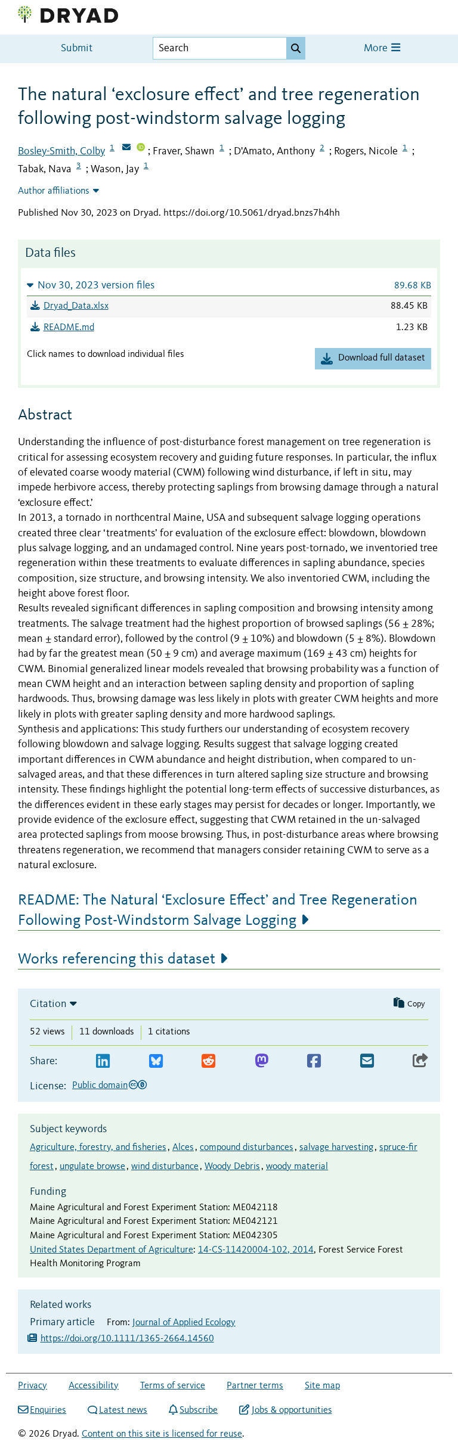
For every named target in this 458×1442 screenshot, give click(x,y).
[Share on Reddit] (208, 1061)
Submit (76, 48)
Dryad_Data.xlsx (76, 306)
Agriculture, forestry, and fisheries (98, 1147)
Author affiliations (53, 191)
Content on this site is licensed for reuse (162, 1434)
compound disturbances (246, 1147)
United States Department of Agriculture (111, 1250)
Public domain (100, 1085)
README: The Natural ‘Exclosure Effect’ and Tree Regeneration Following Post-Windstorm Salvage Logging (217, 910)
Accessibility (94, 1386)
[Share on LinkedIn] (103, 1061)
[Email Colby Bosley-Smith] (126, 148)
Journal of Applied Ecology (184, 1323)
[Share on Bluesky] (156, 1061)
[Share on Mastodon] (261, 1061)
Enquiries (48, 1410)
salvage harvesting (336, 1147)
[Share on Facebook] (314, 1061)
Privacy (32, 1386)
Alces (183, 1147)
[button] (229, 285)
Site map (322, 1386)
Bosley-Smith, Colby (61, 151)
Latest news (123, 1410)
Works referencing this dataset (116, 959)
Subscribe (199, 1410)
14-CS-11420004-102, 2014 (256, 1250)
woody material (297, 1166)
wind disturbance (165, 1166)
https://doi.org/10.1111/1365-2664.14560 (127, 1339)
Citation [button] (48, 1004)
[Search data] (295, 48)
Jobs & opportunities (292, 1410)
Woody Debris (232, 1166)
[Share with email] (367, 1061)
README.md (69, 327)
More (377, 48)
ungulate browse (92, 1166)
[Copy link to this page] (420, 1061)
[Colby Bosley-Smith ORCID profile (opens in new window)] (141, 148)
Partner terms (255, 1386)
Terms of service (172, 1386)
